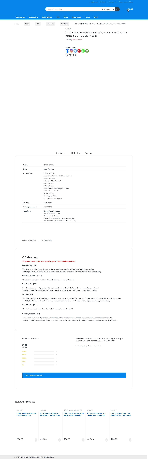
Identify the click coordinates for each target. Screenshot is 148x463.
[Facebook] (67, 51)
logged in (87, 346)
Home (17, 24)
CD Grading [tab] (75, 153)
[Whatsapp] (83, 51)
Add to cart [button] (35, 440)
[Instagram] (71, 51)
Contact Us (112, 2)
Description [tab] (60, 153)
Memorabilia (76, 17)
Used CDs (50, 24)
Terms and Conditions (126, 2)
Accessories (20, 17)
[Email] (87, 51)
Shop (27, 24)
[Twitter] (75, 51)
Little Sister (48, 240)
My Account (94, 2)
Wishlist (103, 2)
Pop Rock (64, 24)
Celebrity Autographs (70, 410)
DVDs (66, 17)
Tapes (87, 17)
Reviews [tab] (88, 153)
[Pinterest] (79, 51)
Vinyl (95, 17)
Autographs (33, 17)
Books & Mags (47, 17)
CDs (58, 17)
